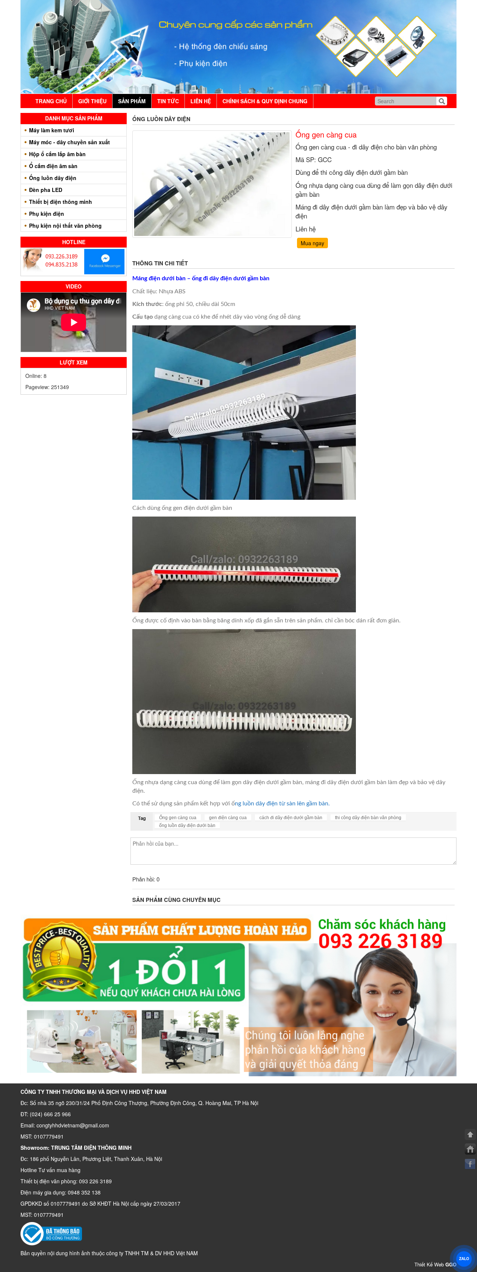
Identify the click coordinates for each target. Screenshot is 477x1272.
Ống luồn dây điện (52, 178)
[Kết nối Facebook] (470, 1164)
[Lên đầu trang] (470, 1134)
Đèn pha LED (45, 189)
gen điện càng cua (228, 817)
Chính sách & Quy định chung (264, 101)
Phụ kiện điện (46, 213)
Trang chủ (51, 101)
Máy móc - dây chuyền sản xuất (69, 142)
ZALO (464, 1259)
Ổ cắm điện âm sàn (53, 166)
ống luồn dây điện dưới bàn (187, 825)
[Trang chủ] (470, 1149)
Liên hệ (200, 101)
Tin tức (168, 101)
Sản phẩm (132, 101)
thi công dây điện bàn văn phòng (368, 817)
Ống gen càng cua (177, 817)
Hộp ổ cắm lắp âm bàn (57, 154)
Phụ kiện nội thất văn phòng (65, 225)
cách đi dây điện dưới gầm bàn (290, 817)
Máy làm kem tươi (51, 130)
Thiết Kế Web (435, 1264)
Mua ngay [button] (312, 243)
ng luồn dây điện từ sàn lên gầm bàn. (282, 804)
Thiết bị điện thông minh (60, 201)
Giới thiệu (92, 101)
